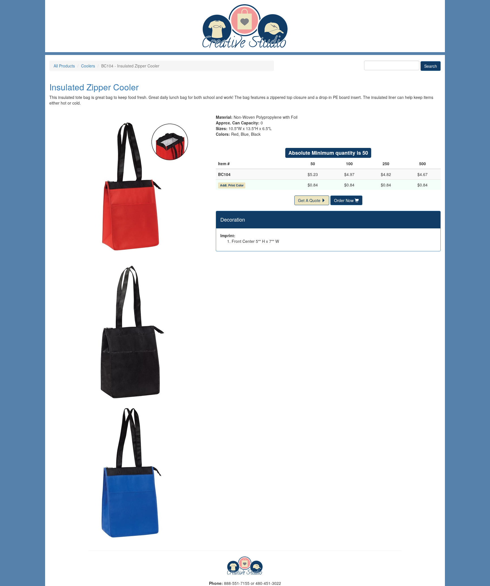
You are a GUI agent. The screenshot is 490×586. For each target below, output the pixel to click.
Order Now (344, 200)
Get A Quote (310, 200)
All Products (64, 66)
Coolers (88, 66)
